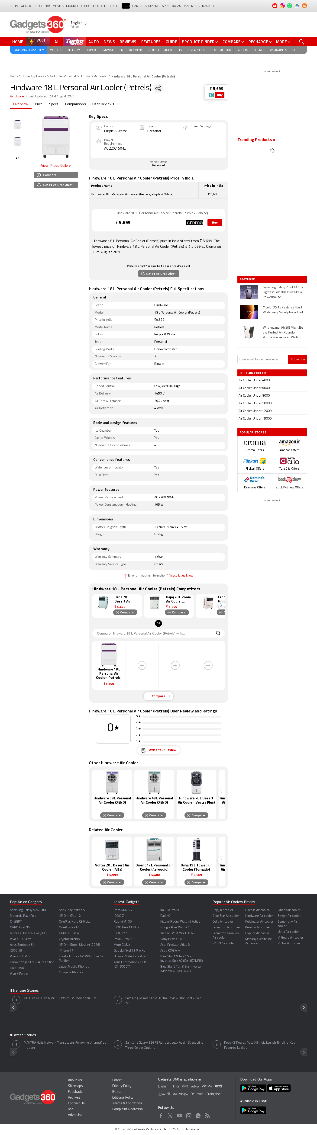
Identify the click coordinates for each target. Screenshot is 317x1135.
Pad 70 (165, 916)
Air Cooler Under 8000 (254, 396)
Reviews (128, 42)
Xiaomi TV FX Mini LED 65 (177, 933)
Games (137, 6)
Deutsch (197, 1094)
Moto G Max (122, 945)
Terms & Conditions (127, 1103)
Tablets (242, 50)
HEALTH (114, 6)
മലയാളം (180, 1094)
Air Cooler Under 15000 (255, 418)
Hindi (175, 1086)
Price (39, 104)
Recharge (258, 42)
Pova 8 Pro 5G (123, 939)
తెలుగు (207, 1086)
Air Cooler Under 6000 (254, 388)
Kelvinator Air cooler (259, 921)
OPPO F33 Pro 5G (71, 933)
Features (151, 42)
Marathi (208, 6)
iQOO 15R (17, 968)
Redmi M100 (123, 921)
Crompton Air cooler (226, 927)
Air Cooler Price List (63, 76)
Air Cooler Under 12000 (255, 411)
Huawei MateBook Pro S (130, 956)
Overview (20, 104)
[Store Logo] (211, 95)
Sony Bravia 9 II (171, 939)
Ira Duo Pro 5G (170, 910)
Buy (220, 95)
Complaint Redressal (127, 1109)
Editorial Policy (122, 1098)
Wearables (278, 50)
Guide (171, 42)
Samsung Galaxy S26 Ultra (28, 910)
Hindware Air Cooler (94, 76)
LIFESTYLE (98, 6)
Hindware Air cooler (259, 916)
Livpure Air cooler (257, 933)
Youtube (179, 1115)
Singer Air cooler (289, 916)
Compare (232, 42)
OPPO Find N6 (20, 927)
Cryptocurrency (69, 939)
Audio (168, 50)
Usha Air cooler (288, 932)
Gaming (108, 50)
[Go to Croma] (104, 220)
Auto (93, 42)
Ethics (117, 1092)
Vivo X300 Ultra (20, 939)
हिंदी (48, 6)
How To (91, 50)
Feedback (75, 1092)
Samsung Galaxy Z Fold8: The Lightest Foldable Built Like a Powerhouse (283, 292)
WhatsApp (198, 1115)
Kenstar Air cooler (257, 927)
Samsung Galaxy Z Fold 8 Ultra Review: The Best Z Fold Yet (163, 1001)
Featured (248, 279)
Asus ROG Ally (170, 950)
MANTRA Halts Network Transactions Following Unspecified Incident (65, 1045)
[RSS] (304, 5)
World (26, 6)
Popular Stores (253, 432)
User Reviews (103, 104)
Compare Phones (71, 972)
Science (259, 50)
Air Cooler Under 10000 (255, 403)
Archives (74, 1098)
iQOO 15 (16, 950)
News (109, 42)
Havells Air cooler (257, 910)
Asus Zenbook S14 (23, 945)
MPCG (195, 6)
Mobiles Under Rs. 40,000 (28, 933)
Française (214, 1094)
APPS (165, 6)
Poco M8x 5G (123, 910)
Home (17, 42)
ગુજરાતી (164, 1094)
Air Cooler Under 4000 (254, 380)
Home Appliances (34, 76)
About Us (75, 1080)
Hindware (17, 96)
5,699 (123, 223)
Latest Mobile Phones (74, 966)
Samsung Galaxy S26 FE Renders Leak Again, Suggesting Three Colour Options (164, 1045)
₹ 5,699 (216, 89)
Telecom (74, 50)
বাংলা (185, 1086)
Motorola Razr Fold (23, 916)
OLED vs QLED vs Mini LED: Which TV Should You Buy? (60, 998)
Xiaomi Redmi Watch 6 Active (180, 921)
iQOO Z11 (121, 916)
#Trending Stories (24, 991)
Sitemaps (75, 1086)
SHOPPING (152, 6)
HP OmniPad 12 (70, 916)
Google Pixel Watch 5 (174, 927)
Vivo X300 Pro (20, 956)
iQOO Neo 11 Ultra (126, 927)
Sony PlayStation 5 (72, 910)
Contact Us (76, 1103)
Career (117, 1080)
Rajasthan (180, 6)
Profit (39, 6)
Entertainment (131, 50)
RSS (71, 1109)
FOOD (85, 6)
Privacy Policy (121, 1086)
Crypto (153, 50)
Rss (207, 1115)
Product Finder (198, 42)
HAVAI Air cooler (224, 943)
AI (57, 42)
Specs (54, 104)
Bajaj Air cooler (223, 910)
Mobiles (56, 50)
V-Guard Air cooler (290, 937)
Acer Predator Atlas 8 (175, 945)
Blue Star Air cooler (226, 916)
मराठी (218, 1086)
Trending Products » (256, 140)
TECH (126, 6)
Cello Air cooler (223, 921)
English (163, 1086)
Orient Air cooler (289, 910)
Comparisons (75, 104)
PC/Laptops (196, 50)
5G (294, 50)
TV (180, 50)
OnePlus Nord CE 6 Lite (75, 921)
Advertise (75, 1115)
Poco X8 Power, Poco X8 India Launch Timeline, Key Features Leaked (259, 1045)
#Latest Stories (23, 1035)
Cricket (72, 6)
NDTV (14, 6)
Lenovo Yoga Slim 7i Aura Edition (32, 962)
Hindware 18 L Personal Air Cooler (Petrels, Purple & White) (162, 213)
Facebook (161, 1115)
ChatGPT (16, 921)
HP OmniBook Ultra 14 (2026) (79, 945)
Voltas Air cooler (289, 943)
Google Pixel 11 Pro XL (129, 950)
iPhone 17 (66, 950)
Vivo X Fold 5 (19, 974)
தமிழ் (195, 1086)
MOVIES (58, 6)
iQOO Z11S (121, 933)
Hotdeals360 (220, 50)
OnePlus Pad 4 (69, 927)
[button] (221, 605)
